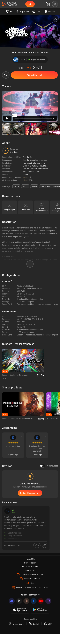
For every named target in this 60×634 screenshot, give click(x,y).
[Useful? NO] (44, 545)
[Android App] (40, 609)
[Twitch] (48, 601)
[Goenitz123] (37, 437)
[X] (19, 601)
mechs (16, 186)
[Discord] (12, 601)
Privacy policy (30, 563)
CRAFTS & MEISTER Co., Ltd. (35, 166)
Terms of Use (30, 559)
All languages (52, 466)
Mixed (25, 177)
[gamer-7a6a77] (13, 437)
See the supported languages (35, 160)
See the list (27, 157)
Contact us (30, 570)
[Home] (9, 4)
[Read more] (25, 527)
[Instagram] (26, 601)
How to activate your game (34, 163)
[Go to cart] (48, 4)
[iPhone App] (20, 609)
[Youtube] (41, 601)
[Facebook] (34, 601)
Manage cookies (30, 619)
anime (34, 186)
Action (25, 174)
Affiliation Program (30, 566)
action (25, 186)
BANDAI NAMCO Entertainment (35, 169)
